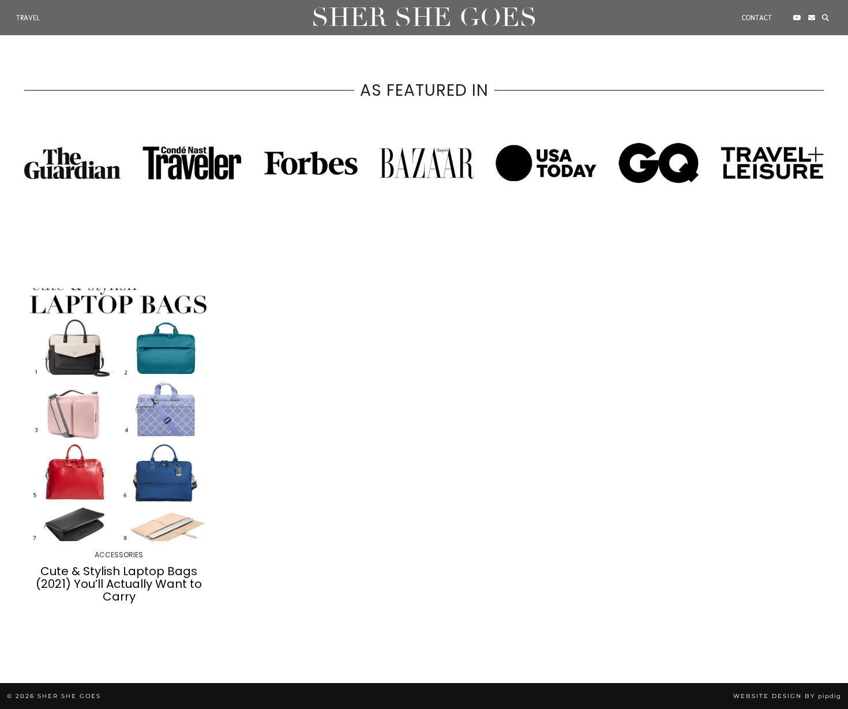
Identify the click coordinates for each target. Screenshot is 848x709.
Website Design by (787, 696)
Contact (757, 18)
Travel (28, 18)
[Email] (811, 18)
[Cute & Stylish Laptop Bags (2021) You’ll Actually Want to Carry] (119, 414)
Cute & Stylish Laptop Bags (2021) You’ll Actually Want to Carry (119, 584)
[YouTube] (797, 18)
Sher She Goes (424, 18)
